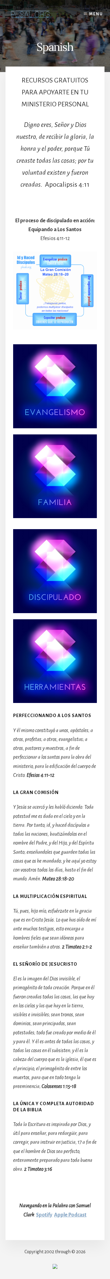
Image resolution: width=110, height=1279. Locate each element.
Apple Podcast (70, 1215)
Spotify (44, 1215)
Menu (96, 14)
